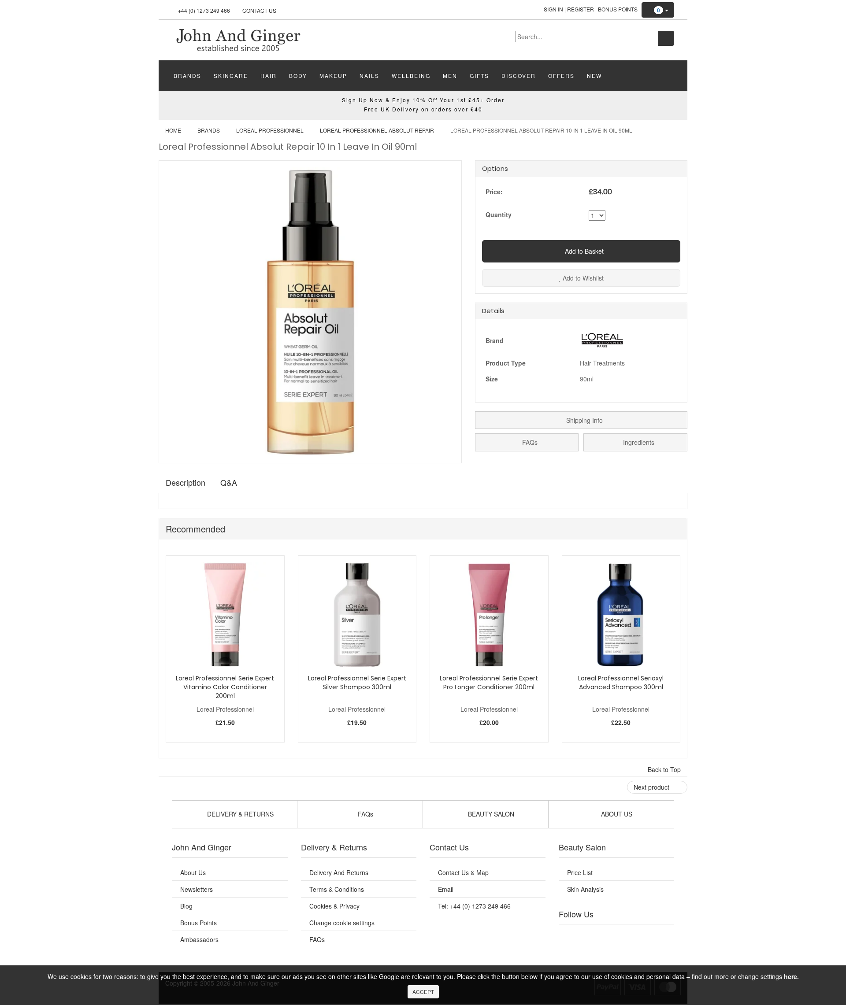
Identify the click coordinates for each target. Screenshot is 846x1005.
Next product (652, 787)
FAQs (529, 442)
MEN (450, 75)
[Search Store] (666, 38)
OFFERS (561, 75)
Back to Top (665, 769)
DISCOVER (518, 75)
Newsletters (196, 889)
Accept (423, 991)
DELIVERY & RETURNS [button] (239, 813)
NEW (594, 75)
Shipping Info (583, 420)
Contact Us (259, 10)
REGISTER (580, 9)
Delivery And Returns (338, 872)
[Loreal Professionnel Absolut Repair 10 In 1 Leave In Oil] (238, 39)
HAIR (268, 75)
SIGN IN (553, 9)
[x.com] (607, 935)
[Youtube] (589, 935)
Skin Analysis (585, 889)
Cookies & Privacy (334, 906)
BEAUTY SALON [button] (490, 813)
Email (445, 889)
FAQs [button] (364, 813)
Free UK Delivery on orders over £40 (423, 109)
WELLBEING (411, 75)
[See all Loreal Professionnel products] (602, 339)
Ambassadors (199, 939)
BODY (298, 75)
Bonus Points (618, 9)
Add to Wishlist (582, 277)
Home (173, 130)
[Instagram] (625, 935)
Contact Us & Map (463, 872)
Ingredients (637, 442)
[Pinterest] (643, 935)
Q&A (228, 482)
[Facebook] (571, 935)
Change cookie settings (342, 922)
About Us (193, 872)
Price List (580, 872)
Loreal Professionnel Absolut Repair (377, 130)
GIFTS (479, 75)
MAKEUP (333, 75)
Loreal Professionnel (270, 130)
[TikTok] (661, 935)
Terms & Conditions (336, 889)
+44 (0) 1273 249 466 (204, 10)
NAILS (369, 75)
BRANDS (187, 75)
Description (185, 482)
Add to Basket (583, 251)
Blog (186, 906)
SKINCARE (231, 75)
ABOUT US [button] (615, 813)
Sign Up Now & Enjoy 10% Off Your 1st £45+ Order (423, 99)
